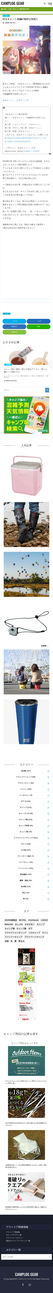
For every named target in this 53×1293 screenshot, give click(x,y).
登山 (25, 893)
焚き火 (21, 941)
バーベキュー (26, 862)
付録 (7, 941)
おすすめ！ (30, 924)
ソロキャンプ (34, 933)
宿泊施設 (26, 874)
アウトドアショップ (25, 777)
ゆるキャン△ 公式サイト (14, 100)
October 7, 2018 (30, 151)
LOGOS (44, 920)
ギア (26, 801)
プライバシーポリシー (14, 1238)
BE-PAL (22, 920)
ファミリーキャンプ (13, 937)
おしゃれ (19, 924)
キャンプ (26, 807)
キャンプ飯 (21, 929)
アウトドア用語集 (13, 1232)
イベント (26, 789)
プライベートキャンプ (34, 937)
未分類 (26, 886)
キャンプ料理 (26, 826)
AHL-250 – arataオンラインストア (26, 648)
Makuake (9, 924)
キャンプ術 (26, 832)
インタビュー (25, 795)
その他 (6, 313)
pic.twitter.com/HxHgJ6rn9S (17, 141)
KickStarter (33, 920)
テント (45, 933)
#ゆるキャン (38, 138)
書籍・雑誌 (26, 880)
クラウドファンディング (26, 838)
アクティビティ (26, 783)
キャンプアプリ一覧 (14, 1235)
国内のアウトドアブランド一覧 (18, 1241)
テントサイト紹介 (26, 856)
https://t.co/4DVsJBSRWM (19, 138)
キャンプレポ (26, 813)
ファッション (25, 868)
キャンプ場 (25, 819)
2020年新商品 (11, 920)
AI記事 (26, 771)
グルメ (26, 844)
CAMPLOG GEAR (24, 1279)
